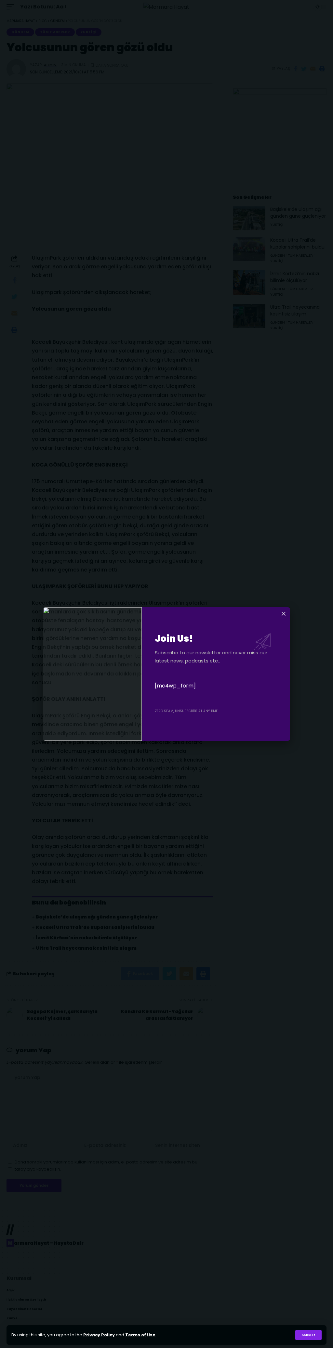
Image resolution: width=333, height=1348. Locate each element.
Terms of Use (140, 1335)
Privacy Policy (99, 1335)
